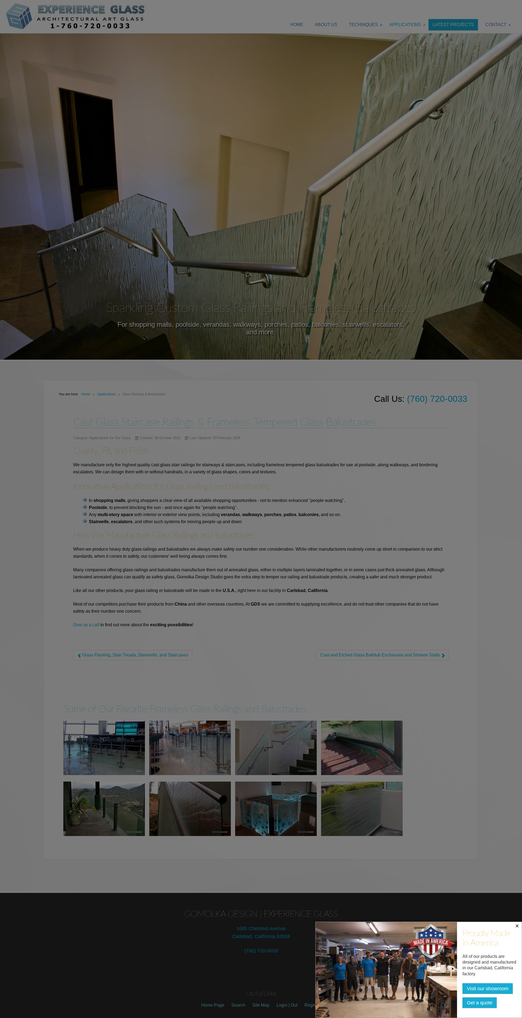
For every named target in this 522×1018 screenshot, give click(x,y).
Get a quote (479, 1002)
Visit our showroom (487, 988)
